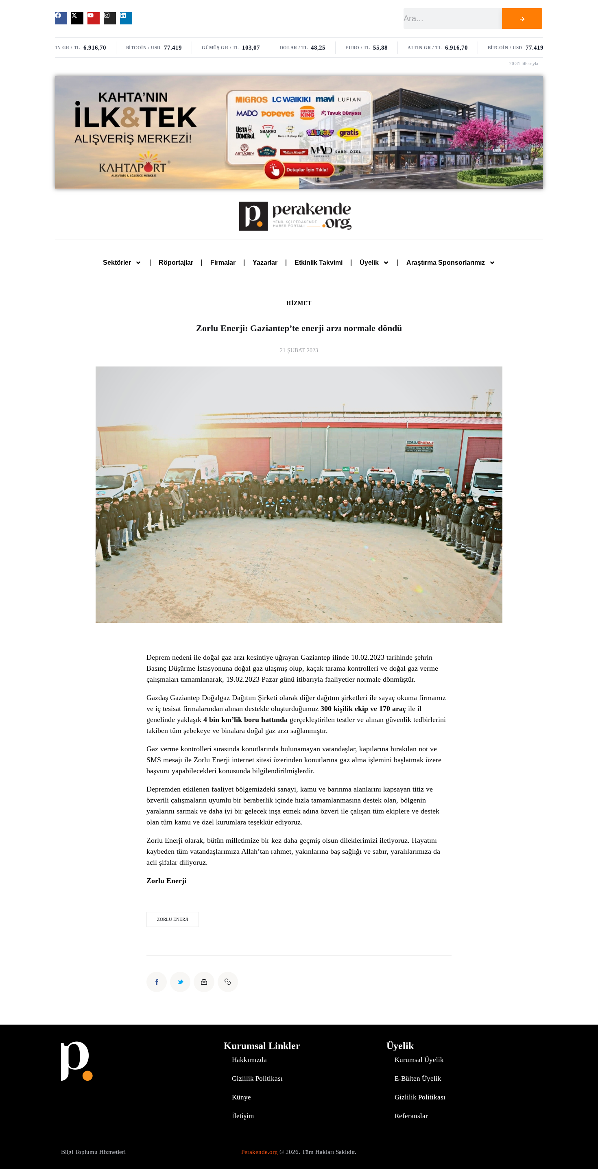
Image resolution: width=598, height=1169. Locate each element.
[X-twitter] (77, 18)
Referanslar (411, 1116)
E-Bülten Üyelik (418, 1078)
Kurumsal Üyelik (419, 1060)
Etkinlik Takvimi (319, 262)
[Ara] (522, 18)
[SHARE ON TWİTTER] (180, 982)
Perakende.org (259, 1152)
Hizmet (298, 303)
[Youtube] (93, 18)
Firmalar (223, 262)
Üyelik (369, 262)
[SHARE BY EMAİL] (204, 982)
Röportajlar (176, 262)
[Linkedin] (126, 18)
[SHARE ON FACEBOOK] (156, 982)
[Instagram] (110, 18)
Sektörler (117, 262)
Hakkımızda (249, 1060)
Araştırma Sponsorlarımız (445, 262)
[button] (228, 982)
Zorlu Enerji (172, 919)
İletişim (243, 1116)
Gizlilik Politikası (257, 1078)
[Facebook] (61, 18)
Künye (241, 1097)
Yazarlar (265, 262)
